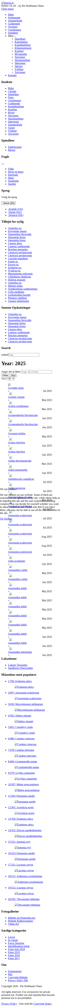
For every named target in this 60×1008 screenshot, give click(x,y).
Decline (8, 518)
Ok (1, 518)
